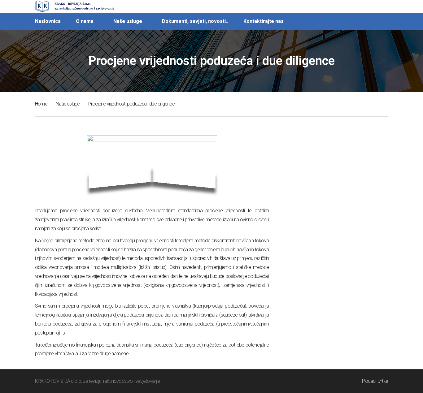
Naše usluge (68, 104)
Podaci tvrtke (375, 381)
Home (41, 104)
